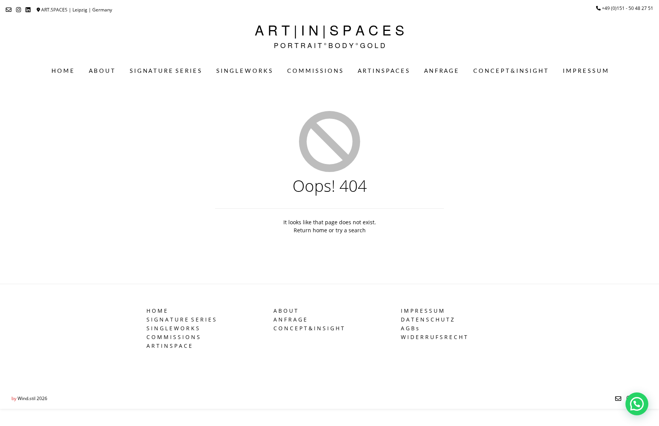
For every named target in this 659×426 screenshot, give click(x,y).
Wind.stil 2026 (32, 398)
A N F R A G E (441, 71)
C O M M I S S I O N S (314, 71)
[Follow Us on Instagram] (18, 10)
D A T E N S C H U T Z (427, 319)
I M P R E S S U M (585, 71)
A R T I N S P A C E (169, 345)
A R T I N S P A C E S (383, 71)
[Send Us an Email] (8, 10)
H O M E (62, 71)
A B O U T (101, 71)
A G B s (410, 328)
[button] (636, 403)
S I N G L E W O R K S (244, 71)
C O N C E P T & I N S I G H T (510, 71)
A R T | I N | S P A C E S (329, 30)
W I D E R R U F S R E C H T (434, 337)
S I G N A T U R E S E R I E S (165, 71)
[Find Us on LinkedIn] (28, 10)
